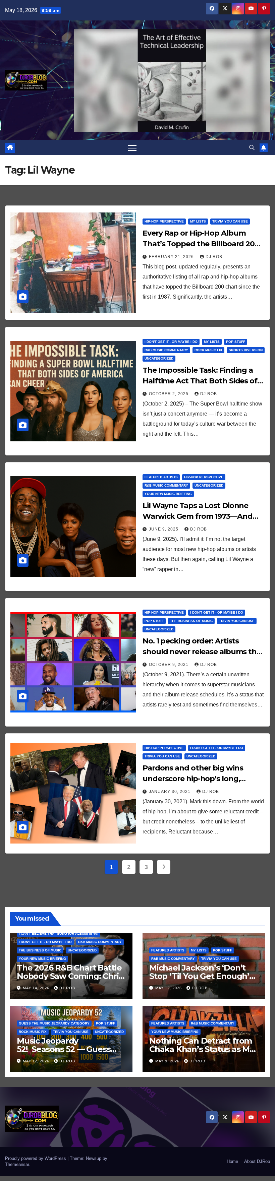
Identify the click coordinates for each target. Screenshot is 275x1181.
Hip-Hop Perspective (164, 221)
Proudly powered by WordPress (36, 1158)
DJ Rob (214, 256)
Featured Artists (161, 477)
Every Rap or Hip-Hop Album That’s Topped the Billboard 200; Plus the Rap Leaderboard (202, 244)
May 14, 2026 (37, 988)
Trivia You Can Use (230, 221)
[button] (252, 147)
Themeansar (17, 1164)
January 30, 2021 (170, 791)
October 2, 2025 (169, 393)
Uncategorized (159, 358)
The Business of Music (191, 621)
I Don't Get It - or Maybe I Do (171, 342)
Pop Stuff (235, 342)
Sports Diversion (246, 350)
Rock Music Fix (208, 350)
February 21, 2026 (172, 256)
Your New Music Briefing (168, 494)
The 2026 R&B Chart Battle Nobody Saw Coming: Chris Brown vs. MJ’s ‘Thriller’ (69, 976)
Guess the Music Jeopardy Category (54, 1023)
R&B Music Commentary (166, 350)
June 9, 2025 (164, 529)
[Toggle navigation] (132, 147)
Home (232, 1161)
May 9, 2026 (168, 1061)
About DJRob (257, 1161)
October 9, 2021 (169, 664)
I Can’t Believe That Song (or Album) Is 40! (58, 933)
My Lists (198, 221)
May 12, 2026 (169, 988)
